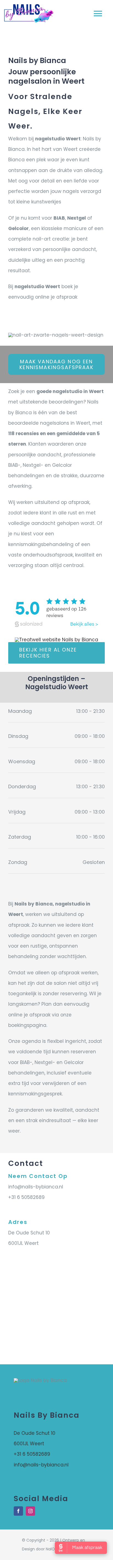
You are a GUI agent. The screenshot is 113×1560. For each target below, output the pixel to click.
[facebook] (18, 1511)
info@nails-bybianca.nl (35, 1186)
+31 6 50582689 (26, 1197)
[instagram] (30, 1511)
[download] (56, 639)
